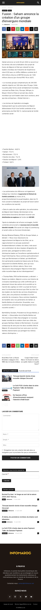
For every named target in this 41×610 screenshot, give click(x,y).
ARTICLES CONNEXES (10, 371)
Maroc (4, 522)
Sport (4, 499)
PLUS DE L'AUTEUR (25, 371)
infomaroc (7, 24)
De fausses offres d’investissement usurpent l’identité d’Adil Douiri (23, 397)
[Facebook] (4, 29)
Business (10, 7)
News (9, 10)
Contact (35, 604)
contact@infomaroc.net (26, 583)
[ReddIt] (27, 29)
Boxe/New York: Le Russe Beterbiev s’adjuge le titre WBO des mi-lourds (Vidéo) (11, 360)
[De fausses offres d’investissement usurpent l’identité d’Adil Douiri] (7, 397)
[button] (3, 2)
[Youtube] (31, 597)
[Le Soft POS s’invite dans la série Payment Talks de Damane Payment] (7, 387)
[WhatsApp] (18, 29)
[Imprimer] (36, 29)
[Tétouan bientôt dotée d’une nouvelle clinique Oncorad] (7, 378)
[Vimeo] (26, 597)
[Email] (31, 29)
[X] (9, 29)
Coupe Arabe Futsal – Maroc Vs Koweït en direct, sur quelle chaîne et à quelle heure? (30, 361)
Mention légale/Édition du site (23, 604)
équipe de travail (8, 604)
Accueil (4, 7)
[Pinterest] (13, 29)
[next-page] (6, 404)
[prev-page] (3, 404)
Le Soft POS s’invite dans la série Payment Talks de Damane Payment (25, 388)
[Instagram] (15, 597)
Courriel (5, 474)
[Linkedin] (22, 29)
